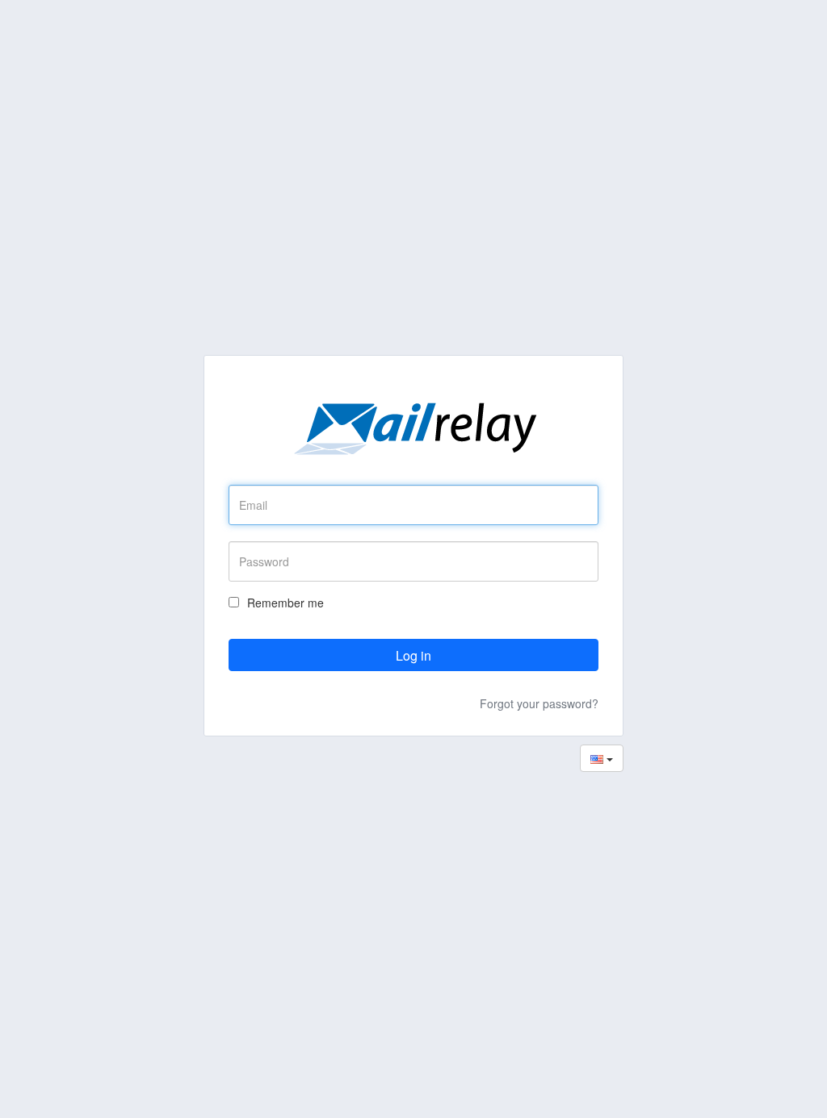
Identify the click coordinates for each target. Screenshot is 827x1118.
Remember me (285, 602)
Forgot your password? (539, 703)
